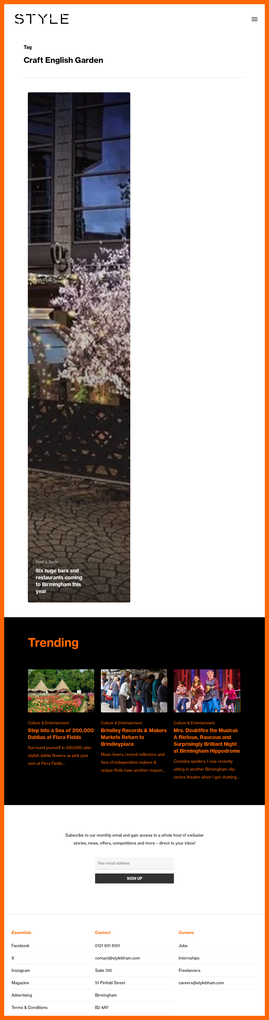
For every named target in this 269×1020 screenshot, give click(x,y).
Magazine (20, 982)
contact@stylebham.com (117, 958)
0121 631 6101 (107, 945)
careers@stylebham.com (201, 982)
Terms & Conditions (30, 1007)
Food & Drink (47, 562)
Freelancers (189, 970)
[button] (254, 19)
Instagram (21, 970)
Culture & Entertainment (48, 723)
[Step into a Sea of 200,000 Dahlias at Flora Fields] (61, 718)
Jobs (183, 945)
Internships (189, 958)
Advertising (22, 995)
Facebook (20, 945)
